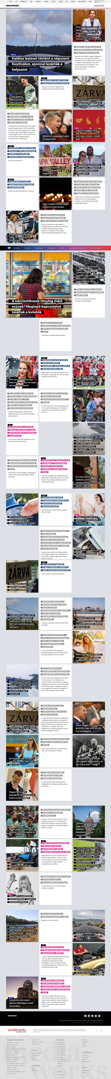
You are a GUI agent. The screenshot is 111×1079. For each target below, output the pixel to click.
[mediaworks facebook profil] (97, 1030)
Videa (31, 1)
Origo (10, 1)
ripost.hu (84, 1040)
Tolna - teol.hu (11, 1073)
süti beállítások (86, 1020)
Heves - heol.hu (11, 1061)
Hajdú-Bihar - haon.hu (13, 1059)
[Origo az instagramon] (92, 1016)
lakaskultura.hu (61, 1047)
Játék (90, 1)
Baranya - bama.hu (12, 1044)
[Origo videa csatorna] (96, 1016)
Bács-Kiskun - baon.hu (13, 1042)
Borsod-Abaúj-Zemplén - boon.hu (16, 1049)
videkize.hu (60, 1063)
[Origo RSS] (99, 1016)
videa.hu (84, 1059)
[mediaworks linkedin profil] (101, 1030)
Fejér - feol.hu (11, 1055)
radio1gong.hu (86, 1070)
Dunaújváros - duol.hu (13, 1053)
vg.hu (33, 1068)
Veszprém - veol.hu (37, 1042)
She (67, 1)
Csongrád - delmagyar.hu (14, 1051)
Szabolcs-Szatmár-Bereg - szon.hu (16, 1071)
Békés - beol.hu (11, 1047)
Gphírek (61, 1)
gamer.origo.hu (61, 1049)
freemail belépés (99, 6)
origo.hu (34, 1059)
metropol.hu (85, 1042)
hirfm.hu (84, 1072)
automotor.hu (61, 1044)
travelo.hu (60, 1057)
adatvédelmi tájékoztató (64, 1020)
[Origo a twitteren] (89, 1016)
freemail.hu (85, 1055)
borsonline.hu (61, 1074)
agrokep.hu (35, 1070)
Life (16, 1)
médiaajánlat (100, 1020)
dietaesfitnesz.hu (62, 1059)
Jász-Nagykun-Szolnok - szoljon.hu (16, 1063)
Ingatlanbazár (82, 1)
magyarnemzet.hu (37, 1053)
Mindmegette (23, 1)
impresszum (93, 1020)
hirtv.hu (34, 1057)
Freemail (46, 1)
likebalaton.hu (61, 1051)
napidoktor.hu (61, 1053)
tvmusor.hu (60, 1065)
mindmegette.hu (61, 1055)
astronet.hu (60, 1042)
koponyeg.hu (85, 1057)
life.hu (84, 1044)
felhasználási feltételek (76, 1020)
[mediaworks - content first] (17, 1030)
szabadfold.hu (36, 1055)
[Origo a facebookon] (85, 1016)
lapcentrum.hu (86, 1061)
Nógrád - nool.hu (11, 1067)
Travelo (54, 1)
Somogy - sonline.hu (12, 1069)
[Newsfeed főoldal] (12, 1016)
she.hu (84, 1046)
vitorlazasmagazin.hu (63, 1061)
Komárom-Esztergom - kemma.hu (16, 1065)
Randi (73, 1)
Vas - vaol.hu (35, 1040)
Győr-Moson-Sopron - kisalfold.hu (16, 1057)
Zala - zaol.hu (36, 1044)
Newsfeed (38, 1)
